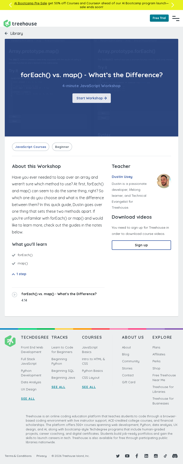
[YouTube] (127, 456)
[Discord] (175, 456)
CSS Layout (90, 377)
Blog (125, 354)
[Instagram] (155, 456)
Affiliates (158, 354)
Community (130, 361)
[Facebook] (136, 456)
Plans (156, 347)
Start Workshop (89, 98)
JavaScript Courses (30, 147)
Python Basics (92, 371)
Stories (127, 368)
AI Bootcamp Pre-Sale (30, 3)
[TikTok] (165, 456)
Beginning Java (63, 377)
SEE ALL (28, 398)
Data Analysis (31, 382)
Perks (156, 361)
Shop (156, 368)
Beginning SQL (62, 371)
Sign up (141, 245)
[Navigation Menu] (175, 18)
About (126, 347)
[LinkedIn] (146, 456)
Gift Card (128, 382)
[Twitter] (117, 456)
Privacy (41, 456)
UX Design (28, 389)
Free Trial (159, 18)
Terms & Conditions (18, 456)
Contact (128, 375)
